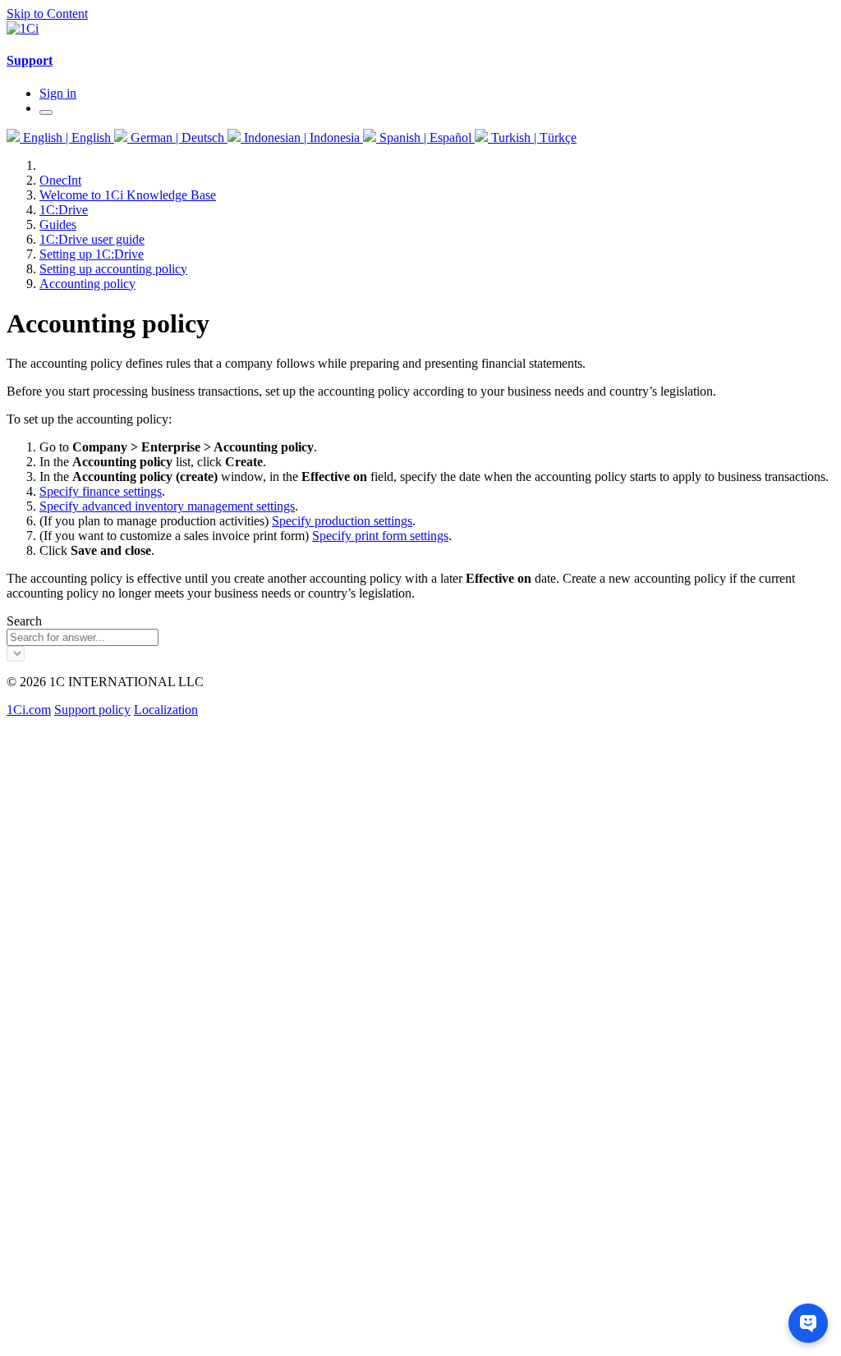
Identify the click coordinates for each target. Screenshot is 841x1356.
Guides (57, 224)
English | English (67, 137)
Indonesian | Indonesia (302, 137)
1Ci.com (29, 710)
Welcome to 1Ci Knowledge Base (127, 195)
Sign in (57, 93)
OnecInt (60, 180)
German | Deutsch (177, 137)
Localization (166, 710)
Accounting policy (87, 284)
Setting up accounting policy (113, 269)
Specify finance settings (100, 491)
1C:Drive (63, 210)
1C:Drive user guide (92, 239)
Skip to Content (47, 14)
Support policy (92, 710)
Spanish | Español (425, 137)
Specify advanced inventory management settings (167, 506)
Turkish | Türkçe (532, 137)
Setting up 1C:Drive (91, 254)
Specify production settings (342, 521)
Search (24, 621)
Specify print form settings (380, 536)
